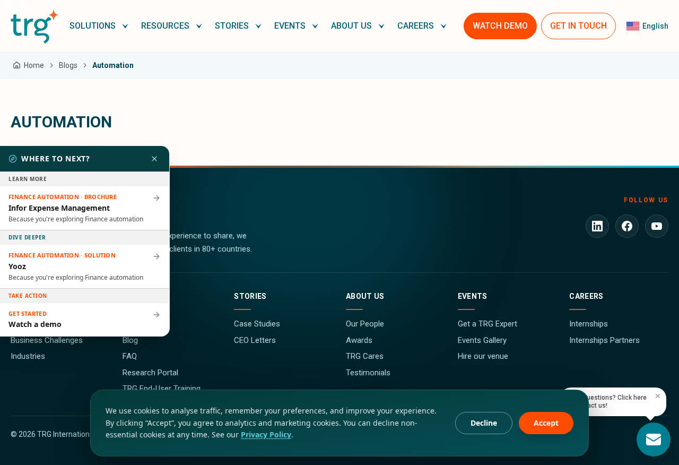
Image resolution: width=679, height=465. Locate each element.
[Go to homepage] (35, 26)
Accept (546, 423)
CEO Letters (255, 340)
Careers (586, 296)
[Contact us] (654, 440)
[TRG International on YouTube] (656, 226)
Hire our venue (483, 356)
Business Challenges (47, 340)
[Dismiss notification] (658, 396)
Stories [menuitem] (232, 26)
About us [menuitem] (351, 26)
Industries (28, 356)
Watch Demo (500, 26)
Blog (130, 340)
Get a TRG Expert (487, 324)
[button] (98, 26)
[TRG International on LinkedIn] (597, 226)
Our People (365, 324)
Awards (359, 340)
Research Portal (150, 372)
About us (365, 296)
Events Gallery (482, 340)
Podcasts (139, 324)
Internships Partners (604, 340)
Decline (484, 423)
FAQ (130, 356)
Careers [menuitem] (415, 26)
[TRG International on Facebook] (627, 226)
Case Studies (257, 324)
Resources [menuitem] (165, 26)
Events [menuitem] (290, 26)
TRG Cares (365, 356)
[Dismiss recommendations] (154, 158)
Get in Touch (578, 26)
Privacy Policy (266, 434)
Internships (588, 324)
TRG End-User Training (162, 388)
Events (473, 296)
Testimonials (368, 372)
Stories (250, 296)
